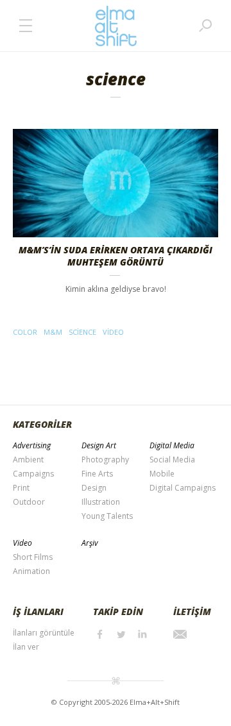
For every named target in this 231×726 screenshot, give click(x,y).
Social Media (172, 459)
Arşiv (89, 542)
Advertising (32, 445)
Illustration (100, 501)
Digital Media (172, 445)
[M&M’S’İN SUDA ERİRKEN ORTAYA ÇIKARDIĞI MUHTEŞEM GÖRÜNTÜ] (115, 183)
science (82, 332)
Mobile (162, 473)
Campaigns (33, 473)
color (25, 332)
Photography (105, 459)
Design (94, 487)
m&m (53, 332)
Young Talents (107, 516)
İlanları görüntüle (43, 632)
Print (21, 487)
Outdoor (29, 501)
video (113, 332)
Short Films (33, 557)
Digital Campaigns (183, 487)
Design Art (98, 445)
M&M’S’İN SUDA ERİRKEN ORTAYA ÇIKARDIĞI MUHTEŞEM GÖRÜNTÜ (115, 256)
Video (22, 542)
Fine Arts (97, 473)
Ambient (28, 459)
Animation (31, 571)
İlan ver (26, 646)
